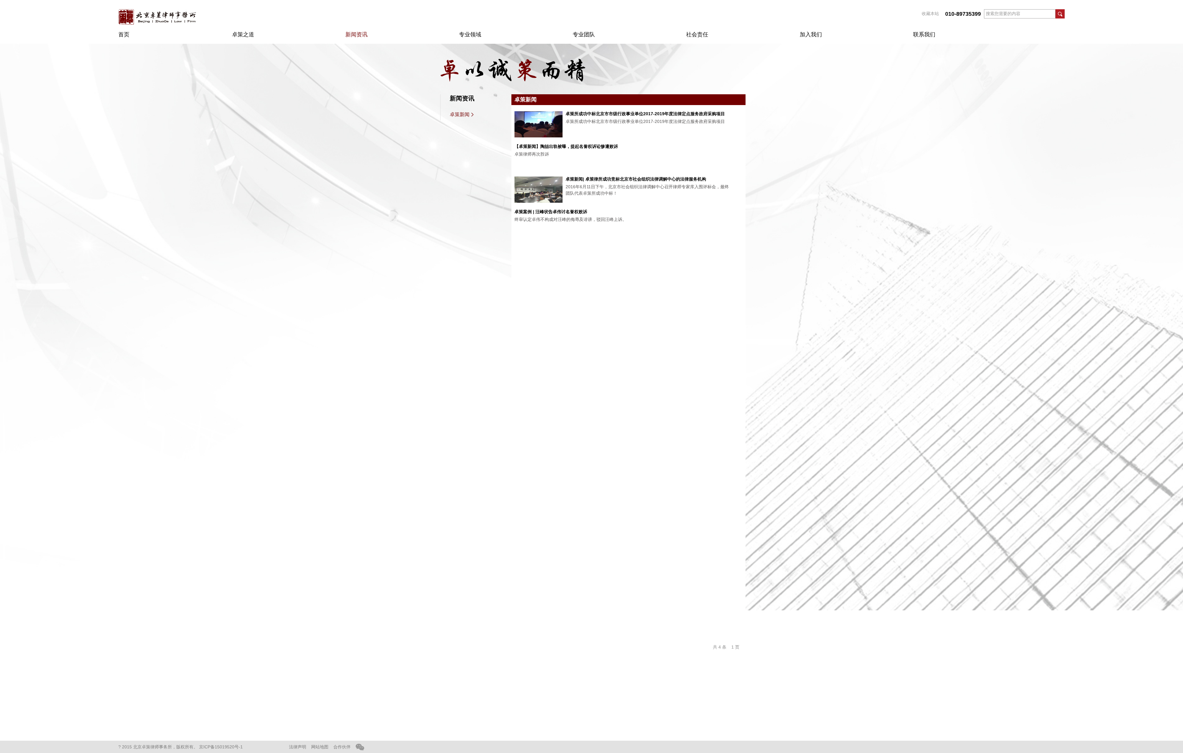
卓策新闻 (460, 114)
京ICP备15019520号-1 (221, 746)
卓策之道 (243, 34)
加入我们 (811, 34)
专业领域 (470, 34)
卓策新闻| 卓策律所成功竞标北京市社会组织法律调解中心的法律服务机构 (636, 179)
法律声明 (297, 746)
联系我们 (924, 34)
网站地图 (319, 746)
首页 (123, 34)
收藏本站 (930, 13)
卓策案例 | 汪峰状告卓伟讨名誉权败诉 (550, 211)
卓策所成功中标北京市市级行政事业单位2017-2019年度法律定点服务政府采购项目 (645, 113)
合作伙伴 (342, 746)
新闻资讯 (356, 34)
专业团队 (584, 34)
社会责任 (697, 34)
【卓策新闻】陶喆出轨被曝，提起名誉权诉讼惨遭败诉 (566, 146)
